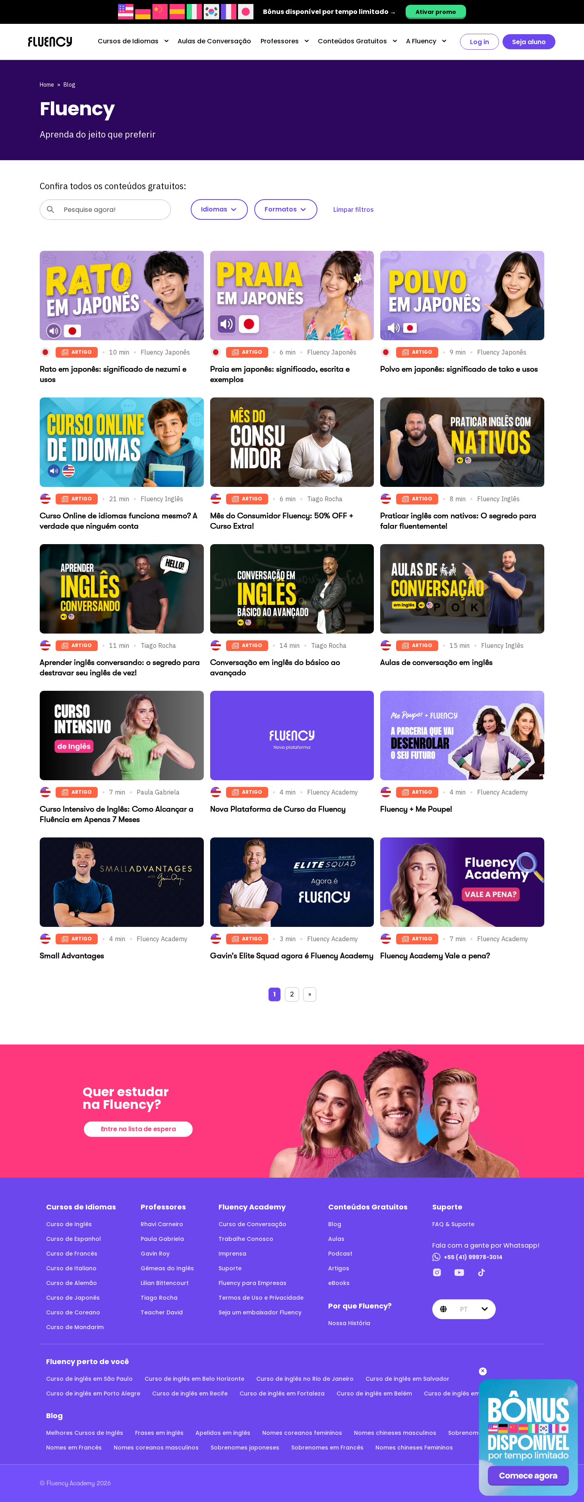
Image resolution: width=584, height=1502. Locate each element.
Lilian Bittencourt (165, 1283)
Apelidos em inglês (222, 1433)
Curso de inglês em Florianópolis (471, 1393)
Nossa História (349, 1323)
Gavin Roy (155, 1254)
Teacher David (162, 1312)
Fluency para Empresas (252, 1283)
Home (47, 84)
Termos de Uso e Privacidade (261, 1298)
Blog (69, 84)
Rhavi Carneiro (162, 1224)
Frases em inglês (159, 1433)
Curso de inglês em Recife (190, 1393)
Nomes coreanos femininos (302, 1433)
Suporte (230, 1268)
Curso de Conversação (252, 1224)
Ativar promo (436, 12)
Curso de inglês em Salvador (407, 1379)
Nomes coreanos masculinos (156, 1448)
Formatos (281, 209)
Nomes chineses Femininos (414, 1448)
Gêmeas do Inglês (167, 1268)
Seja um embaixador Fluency (260, 1312)
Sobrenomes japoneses (245, 1448)
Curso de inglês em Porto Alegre (93, 1393)
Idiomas (214, 209)
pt (464, 1309)
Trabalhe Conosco (246, 1239)
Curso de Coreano (73, 1312)
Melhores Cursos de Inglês (84, 1433)
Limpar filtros (353, 209)
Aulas (336, 1239)
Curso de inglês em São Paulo (89, 1379)
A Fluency (421, 41)
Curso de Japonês (73, 1298)
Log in (479, 42)
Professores (280, 41)
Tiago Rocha (159, 1298)
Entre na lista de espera (138, 1129)
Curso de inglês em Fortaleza (282, 1393)
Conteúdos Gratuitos (352, 41)
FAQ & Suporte (453, 1224)
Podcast (340, 1254)
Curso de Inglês (69, 1224)
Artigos (338, 1268)
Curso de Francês (71, 1254)
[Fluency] (50, 42)
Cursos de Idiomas (128, 41)
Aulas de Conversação (214, 41)
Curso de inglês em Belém (374, 1393)
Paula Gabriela (162, 1239)
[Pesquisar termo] (50, 209)
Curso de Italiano (71, 1268)
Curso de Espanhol (73, 1239)
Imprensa (232, 1254)
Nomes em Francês (74, 1448)
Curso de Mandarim (75, 1327)
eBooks (339, 1283)
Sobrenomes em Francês (327, 1448)
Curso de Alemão (71, 1283)
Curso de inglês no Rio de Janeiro (305, 1379)
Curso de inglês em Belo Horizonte (194, 1379)
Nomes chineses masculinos (395, 1433)
